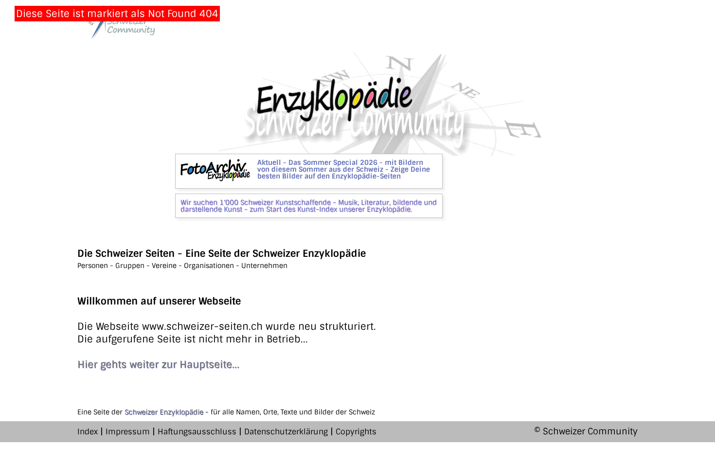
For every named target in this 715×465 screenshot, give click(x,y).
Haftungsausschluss (197, 432)
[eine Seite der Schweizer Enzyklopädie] (116, 21)
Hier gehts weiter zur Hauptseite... (158, 364)
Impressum (128, 432)
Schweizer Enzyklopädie (164, 412)
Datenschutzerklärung (286, 432)
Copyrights (356, 432)
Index (87, 432)
